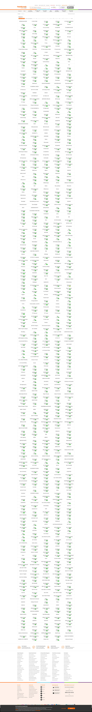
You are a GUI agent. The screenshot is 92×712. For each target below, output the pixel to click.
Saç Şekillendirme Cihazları (55, 674)
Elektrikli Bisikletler (19, 657)
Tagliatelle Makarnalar (43, 665)
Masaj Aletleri (54, 654)
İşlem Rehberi (30, 697)
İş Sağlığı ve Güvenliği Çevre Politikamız (22, 697)
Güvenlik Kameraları (19, 661)
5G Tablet (65, 670)
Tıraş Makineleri (19, 678)
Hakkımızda (18, 686)
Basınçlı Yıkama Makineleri (55, 657)
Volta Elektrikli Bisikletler (32, 665)
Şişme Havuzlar (54, 666)
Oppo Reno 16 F (66, 673)
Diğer (72, 18)
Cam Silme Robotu (54, 658)
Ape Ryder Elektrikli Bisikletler (32, 678)
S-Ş (59, 18)
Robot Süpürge (19, 666)
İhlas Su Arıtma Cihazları (32, 674)
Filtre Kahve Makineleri (55, 678)
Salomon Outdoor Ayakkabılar (32, 658)
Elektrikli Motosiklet (19, 654)
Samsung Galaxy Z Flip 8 (67, 677)
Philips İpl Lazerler (31, 657)
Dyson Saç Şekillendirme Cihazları (33, 661)
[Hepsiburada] (21, 7)
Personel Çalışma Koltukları (55, 670)
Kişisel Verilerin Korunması (20, 693)
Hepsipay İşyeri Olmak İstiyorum (33, 689)
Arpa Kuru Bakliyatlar (43, 666)
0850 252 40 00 (69, 692)
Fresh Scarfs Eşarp (31, 654)
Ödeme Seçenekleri (31, 694)
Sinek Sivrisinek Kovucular (20, 669)
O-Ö (53, 18)
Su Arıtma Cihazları (19, 670)
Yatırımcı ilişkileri (19, 689)
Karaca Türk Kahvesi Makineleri (33, 673)
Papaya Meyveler (43, 662)
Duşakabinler (19, 673)
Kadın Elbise (18, 662)
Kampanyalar (47, 5)
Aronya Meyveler (43, 657)
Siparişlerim (36, 5)
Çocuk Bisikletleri (19, 665)
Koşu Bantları (19, 677)
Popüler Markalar (66, 658)
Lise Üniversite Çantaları (20, 658)
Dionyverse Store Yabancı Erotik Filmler (34, 666)
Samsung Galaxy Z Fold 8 (67, 674)
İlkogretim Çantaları (54, 669)
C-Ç (36, 18)
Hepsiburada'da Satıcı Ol (71, 5)
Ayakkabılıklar (54, 665)
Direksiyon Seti (19, 674)
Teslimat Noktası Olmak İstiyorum (33, 693)
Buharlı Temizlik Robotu (55, 662)
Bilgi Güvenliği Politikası (20, 694)
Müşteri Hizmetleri (58, 5)
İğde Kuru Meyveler (43, 661)
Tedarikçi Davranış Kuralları (32, 690)
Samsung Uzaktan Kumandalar (33, 662)
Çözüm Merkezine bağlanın (69, 687)
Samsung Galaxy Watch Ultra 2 (68, 678)
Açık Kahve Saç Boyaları (44, 669)
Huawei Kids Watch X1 (67, 661)
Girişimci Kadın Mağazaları (28, 18)
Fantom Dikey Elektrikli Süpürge (33, 669)
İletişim (18, 698)
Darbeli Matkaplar (43, 678)
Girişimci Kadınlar (52, 5)
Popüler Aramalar (66, 657)
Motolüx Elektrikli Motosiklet (32, 677)
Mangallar (53, 677)
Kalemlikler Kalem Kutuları (55, 661)
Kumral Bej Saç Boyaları (44, 673)
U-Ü (62, 18)
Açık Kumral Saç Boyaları (44, 658)
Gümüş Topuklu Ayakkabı (44, 674)
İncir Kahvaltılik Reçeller (44, 670)
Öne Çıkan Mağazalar (21, 18)
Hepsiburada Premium (65, 5)
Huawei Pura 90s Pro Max (67, 662)
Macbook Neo (66, 665)
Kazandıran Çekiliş (66, 666)
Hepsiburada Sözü (66, 654)
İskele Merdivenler (43, 677)
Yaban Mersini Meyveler (44, 654)
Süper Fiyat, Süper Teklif (42, 5)
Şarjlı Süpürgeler (54, 673)
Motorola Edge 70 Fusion (67, 669)
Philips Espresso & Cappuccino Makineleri (34, 670)
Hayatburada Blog (31, 686)
